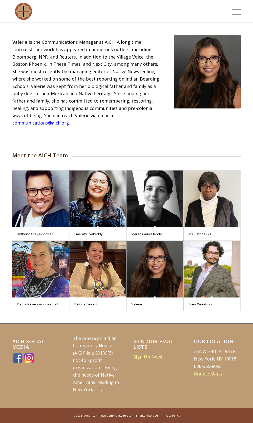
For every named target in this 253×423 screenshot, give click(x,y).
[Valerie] (154, 269)
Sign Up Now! (147, 357)
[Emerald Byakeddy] (97, 198)
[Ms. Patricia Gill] (212, 198)
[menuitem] (235, 11)
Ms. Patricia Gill (200, 234)
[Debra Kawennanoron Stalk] (40, 269)
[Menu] (235, 11)
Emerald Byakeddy (88, 234)
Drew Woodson (200, 304)
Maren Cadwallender (147, 234)
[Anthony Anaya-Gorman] (40, 198)
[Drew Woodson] (212, 269)
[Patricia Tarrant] (97, 269)
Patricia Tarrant (85, 304)
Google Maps (208, 374)
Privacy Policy (171, 415)
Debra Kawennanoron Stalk (38, 304)
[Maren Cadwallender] (154, 198)
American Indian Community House (107, 415)
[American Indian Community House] (23, 11)
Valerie (136, 304)
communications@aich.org (40, 123)
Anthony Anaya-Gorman (35, 234)
